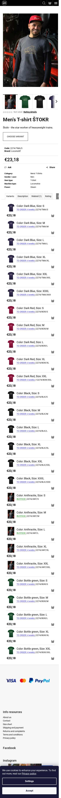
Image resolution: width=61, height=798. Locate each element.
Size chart (7, 724)
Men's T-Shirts (36, 173)
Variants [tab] (10, 196)
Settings (29, 781)
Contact (6, 721)
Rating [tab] (48, 196)
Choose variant (15, 136)
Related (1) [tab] (37, 196)
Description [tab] (23, 196)
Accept (29, 790)
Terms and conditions (13, 734)
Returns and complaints (14, 731)
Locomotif (16, 151)
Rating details (30, 112)
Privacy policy (29, 773)
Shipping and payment (13, 727)
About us (7, 717)
